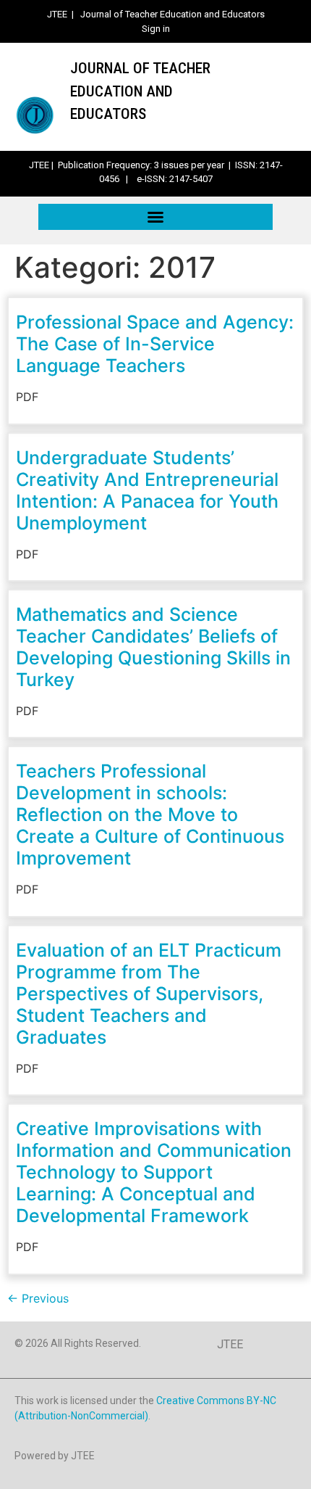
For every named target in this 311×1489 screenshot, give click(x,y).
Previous (38, 1298)
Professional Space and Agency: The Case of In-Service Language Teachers (155, 343)
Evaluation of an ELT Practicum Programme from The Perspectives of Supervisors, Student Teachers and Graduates (148, 993)
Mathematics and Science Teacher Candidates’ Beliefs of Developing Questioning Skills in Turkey (153, 646)
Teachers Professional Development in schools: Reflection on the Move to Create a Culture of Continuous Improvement (150, 814)
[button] (155, 217)
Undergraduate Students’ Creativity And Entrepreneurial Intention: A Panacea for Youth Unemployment (147, 490)
